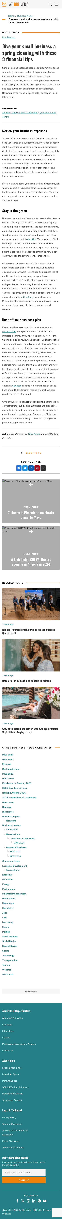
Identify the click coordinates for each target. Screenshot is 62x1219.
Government (8, 898)
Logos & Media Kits (11, 1067)
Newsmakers (13, 834)
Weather (6, 969)
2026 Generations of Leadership (19, 797)
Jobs (4, 912)
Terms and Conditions (13, 1147)
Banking (6, 807)
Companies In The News (22, 838)
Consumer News (11, 861)
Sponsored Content (12, 1100)
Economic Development (14, 866)
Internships (7, 1031)
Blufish (8, 1213)
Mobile (5, 927)
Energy (6, 884)
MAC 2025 (8, 778)
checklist (31, 239)
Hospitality (7, 908)
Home (11, 16)
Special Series (9, 946)
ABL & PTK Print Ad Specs (15, 1087)
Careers (6, 1037)
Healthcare (8, 903)
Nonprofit (11, 820)
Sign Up (24, 1180)
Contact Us (7, 1050)
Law (4, 917)
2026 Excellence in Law (14, 788)
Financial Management (14, 893)
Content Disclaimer (12, 1124)
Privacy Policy (9, 1117)
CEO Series (12, 829)
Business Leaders (11, 825)
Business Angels (11, 816)
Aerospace (8, 802)
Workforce (7, 974)
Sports (5, 950)
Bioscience (8, 811)
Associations (12, 870)
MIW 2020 (15, 856)
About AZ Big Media (12, 1018)
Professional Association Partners (19, 1044)
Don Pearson (8, 37)
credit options (26, 297)
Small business (10, 936)
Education (7, 879)
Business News (24, 16)
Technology (8, 955)
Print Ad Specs (9, 1080)
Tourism (6, 965)
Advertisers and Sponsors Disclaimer (15, 1132)
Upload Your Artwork (12, 1093)
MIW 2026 (7, 754)
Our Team (7, 1024)
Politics (6, 931)
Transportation (9, 960)
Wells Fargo (34, 434)
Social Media (9, 941)
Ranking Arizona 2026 (14, 792)
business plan (9, 331)
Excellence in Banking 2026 (16, 783)
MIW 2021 (15, 851)
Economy (7, 874)
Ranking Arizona (10, 769)
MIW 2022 (7, 759)
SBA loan (16, 385)
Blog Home (33, 452)
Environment (8, 889)
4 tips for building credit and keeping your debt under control (29, 114)
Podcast (6, 764)
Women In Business (16, 847)
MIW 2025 (7, 773)
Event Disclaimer (10, 1141)
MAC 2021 (19, 842)
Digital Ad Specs (10, 1074)
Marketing (7, 922)
